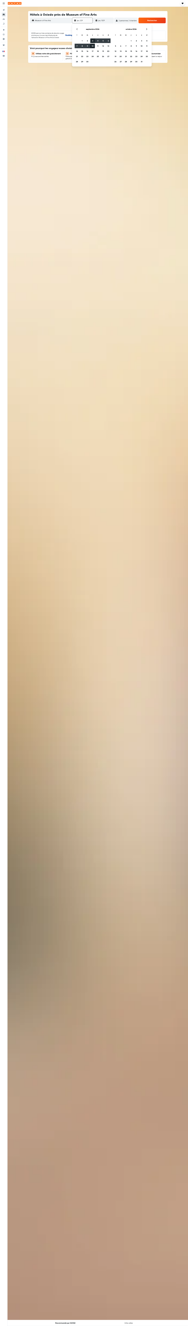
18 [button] (98, 51)
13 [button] (108, 46)
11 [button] (97, 46)
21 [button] (77, 56)
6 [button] (108, 41)
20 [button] (108, 51)
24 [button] (93, 56)
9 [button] (87, 46)
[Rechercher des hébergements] (4, 14)
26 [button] (103, 56)
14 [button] (77, 51)
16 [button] (87, 51)
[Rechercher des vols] (4, 10)
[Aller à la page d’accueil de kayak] (14, 3)
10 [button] (93, 46)
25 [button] (98, 56)
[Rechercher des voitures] (4, 19)
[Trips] (4, 45)
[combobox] (53, 20)
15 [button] (82, 51)
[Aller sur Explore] (4, 30)
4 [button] (97, 41)
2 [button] (87, 41)
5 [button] (103, 41)
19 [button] (103, 51)
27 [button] (108, 56)
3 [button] (92, 41)
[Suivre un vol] (4, 34)
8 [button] (82, 46)
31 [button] (141, 62)
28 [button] (77, 62)
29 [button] (82, 62)
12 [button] (103, 46)
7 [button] (76, 46)
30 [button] (87, 62)
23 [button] (87, 56)
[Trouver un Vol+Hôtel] (4, 24)
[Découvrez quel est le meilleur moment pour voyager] (4, 39)
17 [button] (92, 51)
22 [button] (82, 56)
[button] (3, 3)
